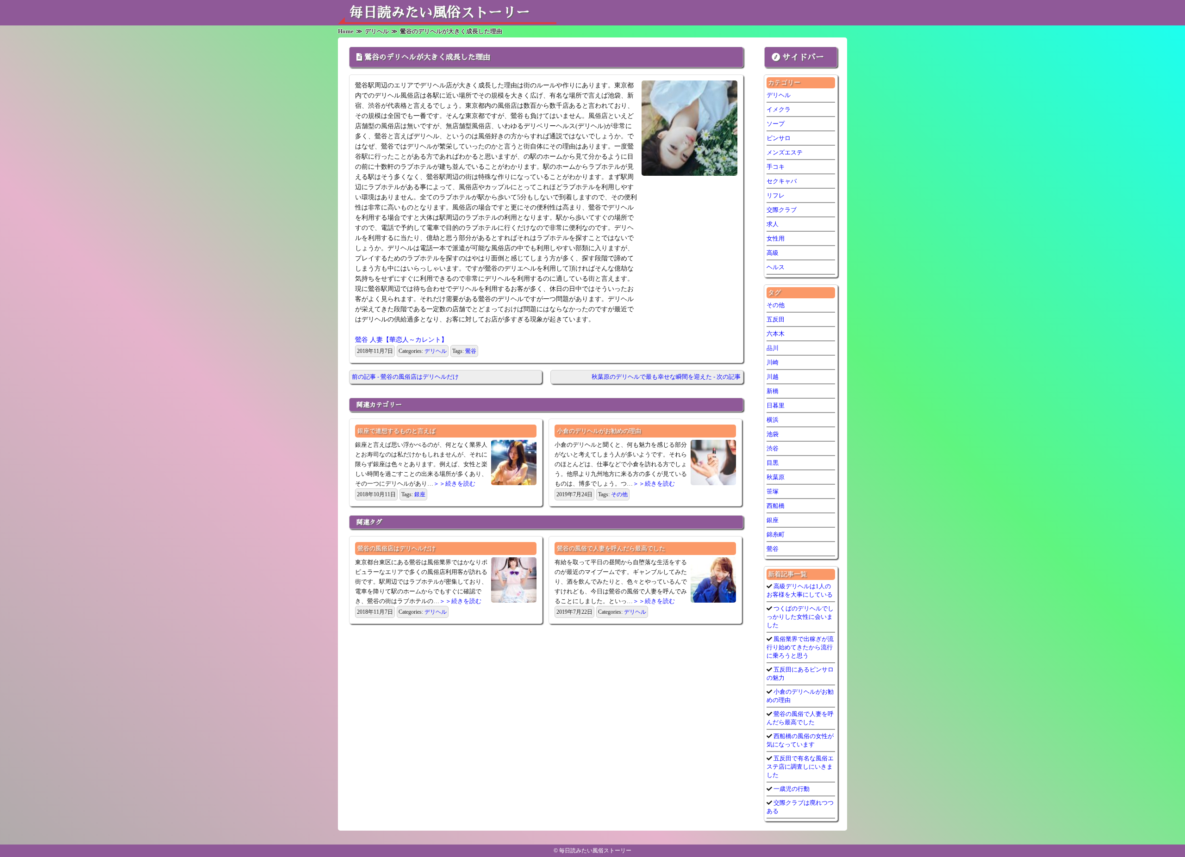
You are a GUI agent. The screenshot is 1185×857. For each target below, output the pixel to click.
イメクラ (779, 109)
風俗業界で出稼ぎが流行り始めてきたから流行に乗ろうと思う (800, 647)
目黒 (773, 462)
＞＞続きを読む (454, 483)
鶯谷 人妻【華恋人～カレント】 (401, 339)
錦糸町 (776, 534)
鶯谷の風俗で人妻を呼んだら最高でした (611, 548)
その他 (619, 494)
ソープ (776, 123)
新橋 (773, 391)
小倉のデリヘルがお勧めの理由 (599, 430)
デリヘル (435, 351)
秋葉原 (776, 477)
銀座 (419, 494)
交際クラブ (782, 209)
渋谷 (773, 448)
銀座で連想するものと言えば (396, 430)
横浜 (773, 419)
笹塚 (773, 491)
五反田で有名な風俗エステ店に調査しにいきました (800, 766)
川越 (773, 376)
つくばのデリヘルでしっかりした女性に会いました (800, 617)
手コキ (776, 166)
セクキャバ (782, 181)
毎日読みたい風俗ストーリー (439, 12)
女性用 (776, 238)
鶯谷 (470, 351)
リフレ (776, 195)
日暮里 (776, 405)
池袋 (773, 434)
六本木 (776, 333)
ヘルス (776, 267)
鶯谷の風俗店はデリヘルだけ (396, 548)
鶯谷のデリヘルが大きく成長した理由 (427, 57)
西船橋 (776, 505)
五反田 (776, 319)
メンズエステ (785, 152)
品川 (773, 348)
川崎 (773, 362)
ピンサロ (779, 138)
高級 (773, 252)
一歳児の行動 (791, 788)
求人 (773, 224)
